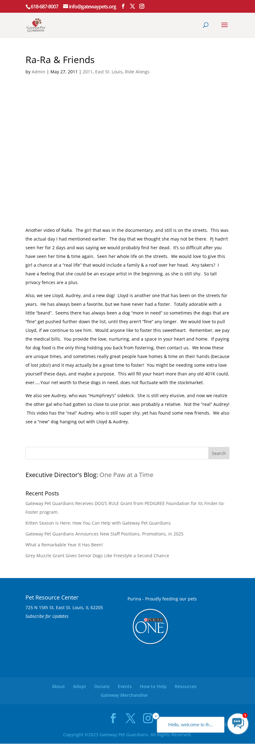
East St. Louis (109, 72)
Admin (38, 72)
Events (125, 686)
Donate (102, 686)
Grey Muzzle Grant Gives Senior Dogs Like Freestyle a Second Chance (97, 555)
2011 (88, 72)
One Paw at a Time (126, 475)
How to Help (153, 686)
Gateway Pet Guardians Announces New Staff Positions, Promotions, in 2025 (104, 534)
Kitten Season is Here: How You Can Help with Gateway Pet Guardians (98, 523)
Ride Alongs (137, 72)
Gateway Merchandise (124, 695)
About (58, 686)
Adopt (79, 686)
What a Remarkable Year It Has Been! (64, 545)
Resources (186, 686)
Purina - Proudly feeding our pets (162, 599)
